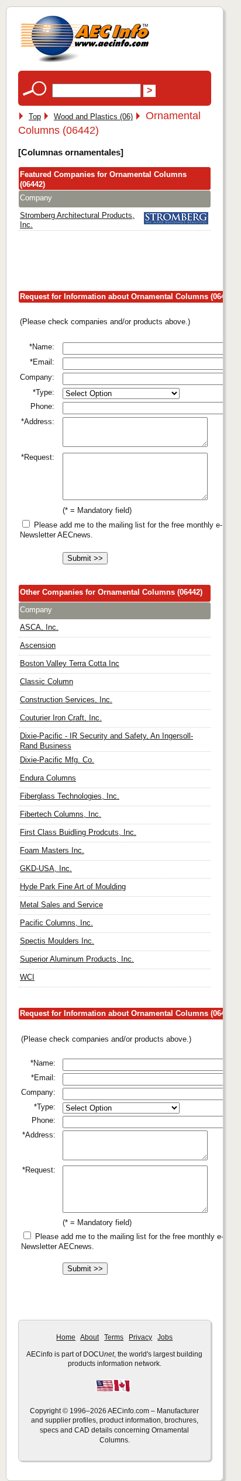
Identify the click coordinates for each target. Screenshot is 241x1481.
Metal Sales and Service (61, 904)
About (89, 1337)
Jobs (165, 1337)
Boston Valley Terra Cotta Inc (69, 663)
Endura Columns (48, 778)
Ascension (38, 645)
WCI (27, 977)
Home (65, 1337)
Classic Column (46, 681)
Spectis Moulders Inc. (57, 941)
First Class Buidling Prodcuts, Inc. (78, 832)
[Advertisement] (129, 263)
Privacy (140, 1337)
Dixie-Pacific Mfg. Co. (57, 759)
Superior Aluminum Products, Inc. (77, 959)
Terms (113, 1337)
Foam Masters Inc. (52, 850)
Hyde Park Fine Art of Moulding (73, 886)
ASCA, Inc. (39, 627)
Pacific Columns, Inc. (56, 922)
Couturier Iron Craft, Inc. (61, 717)
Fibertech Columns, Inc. (60, 814)
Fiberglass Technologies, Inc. (69, 796)
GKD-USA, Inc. (46, 868)
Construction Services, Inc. (66, 699)
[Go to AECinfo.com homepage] (84, 61)
